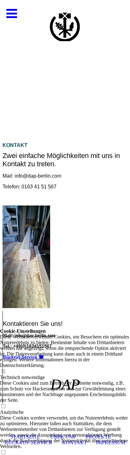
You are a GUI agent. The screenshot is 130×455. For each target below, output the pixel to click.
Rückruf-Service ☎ (23, 356)
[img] (65, 63)
